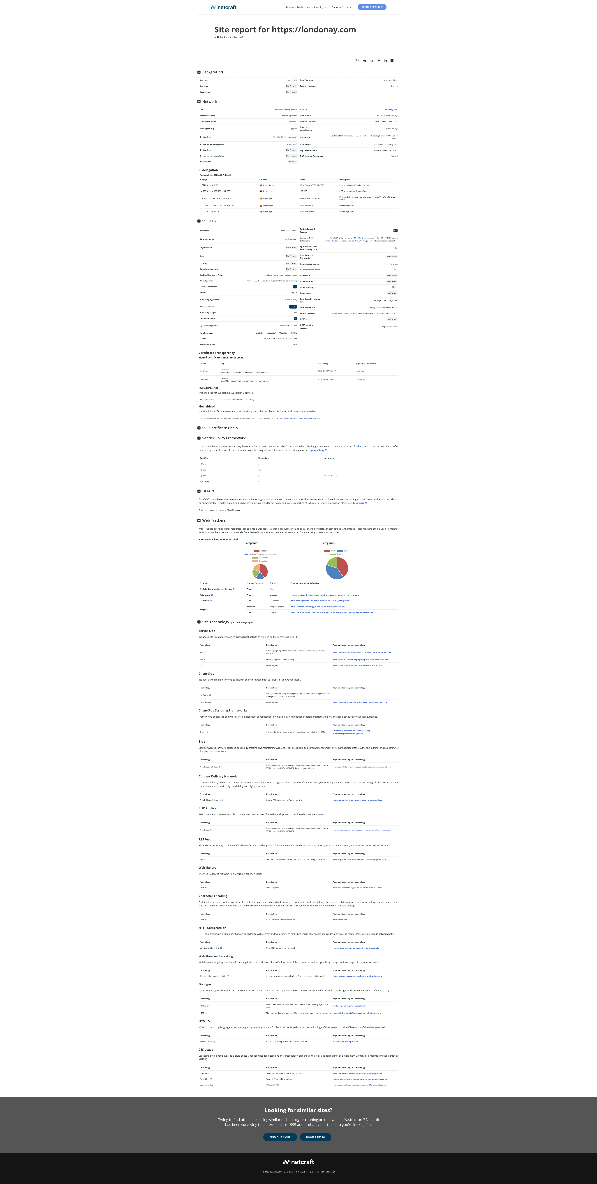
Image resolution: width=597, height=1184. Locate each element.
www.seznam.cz (359, 859)
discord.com (338, 1041)
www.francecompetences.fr (360, 766)
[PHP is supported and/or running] (205, 659)
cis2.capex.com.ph (357, 1013)
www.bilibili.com (340, 1013)
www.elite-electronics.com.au (323, 600)
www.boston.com (359, 829)
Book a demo (315, 1137)
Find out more (280, 1137)
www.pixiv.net (381, 659)
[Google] (207, 609)
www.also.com (375, 887)
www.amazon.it (356, 948)
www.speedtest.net (342, 1084)
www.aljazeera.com (342, 829)
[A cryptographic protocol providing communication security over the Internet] (204, 652)
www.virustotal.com (372, 665)
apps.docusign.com (378, 702)
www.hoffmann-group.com (303, 612)
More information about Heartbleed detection (302, 418)
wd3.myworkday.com (376, 1084)
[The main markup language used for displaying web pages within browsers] (206, 1013)
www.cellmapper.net (326, 595)
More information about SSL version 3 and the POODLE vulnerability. (227, 400)
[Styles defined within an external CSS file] (208, 1073)
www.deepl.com (360, 702)
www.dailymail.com (376, 859)
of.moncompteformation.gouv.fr (348, 733)
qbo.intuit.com (374, 1013)
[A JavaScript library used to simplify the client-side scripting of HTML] (207, 732)
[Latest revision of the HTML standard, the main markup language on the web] (207, 1005)
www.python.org (340, 800)
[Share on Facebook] (379, 60)
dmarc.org (358, 502)
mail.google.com (340, 1005)
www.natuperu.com (358, 800)
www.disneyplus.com (342, 702)
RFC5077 (335, 240)
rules (358, 446)
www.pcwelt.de (340, 766)
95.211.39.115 (330, 475)
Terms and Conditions (322, 1171)
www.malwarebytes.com (379, 829)
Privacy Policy (303, 1171)
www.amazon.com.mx (378, 1079)
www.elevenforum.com (348, 595)
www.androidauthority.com (303, 595)
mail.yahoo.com (374, 976)
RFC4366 (334, 237)
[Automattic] (212, 595)
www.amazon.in (360, 1079)
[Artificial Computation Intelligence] (233, 589)
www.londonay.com (288, 275)
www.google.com (374, 1073)
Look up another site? (231, 37)
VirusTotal (291, 137)
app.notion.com (359, 1084)
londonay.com (391, 109)
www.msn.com (339, 976)
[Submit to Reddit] (364, 60)
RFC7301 (359, 240)
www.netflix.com (340, 1073)
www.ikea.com (297, 606)
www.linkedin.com (341, 652)
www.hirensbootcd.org (343, 887)
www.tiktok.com (340, 919)
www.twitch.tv (355, 665)
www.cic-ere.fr (361, 887)
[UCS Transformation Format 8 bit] (206, 919)
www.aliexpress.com (342, 1079)
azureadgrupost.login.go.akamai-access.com (353, 612)
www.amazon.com (357, 1073)
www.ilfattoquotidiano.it (333, 606)
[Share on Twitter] (372, 60)
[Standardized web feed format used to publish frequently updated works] (204, 859)
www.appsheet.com (342, 859)
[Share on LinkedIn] (385, 60)
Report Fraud (371, 7)
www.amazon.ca (340, 948)
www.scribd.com (340, 665)
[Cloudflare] (211, 600)
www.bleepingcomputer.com (360, 659)
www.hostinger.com (300, 600)
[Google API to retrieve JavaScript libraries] (222, 800)
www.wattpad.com (382, 766)
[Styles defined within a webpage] (210, 1079)
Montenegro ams (289, 115)
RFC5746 (357, 237)
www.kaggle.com (313, 606)
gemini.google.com (357, 1005)
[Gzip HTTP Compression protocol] (221, 948)
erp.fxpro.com (351, 1041)
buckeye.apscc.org (361, 730)
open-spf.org (317, 450)
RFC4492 (384, 237)
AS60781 (291, 144)
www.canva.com (358, 652)
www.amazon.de (371, 948)
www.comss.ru (339, 659)
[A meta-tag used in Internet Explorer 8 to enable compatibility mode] (227, 976)
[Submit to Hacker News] (392, 60)
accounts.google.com (356, 976)
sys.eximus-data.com (342, 730)
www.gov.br (343, 600)
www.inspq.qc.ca (324, 612)
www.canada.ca (375, 800)
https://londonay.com (285, 109)
